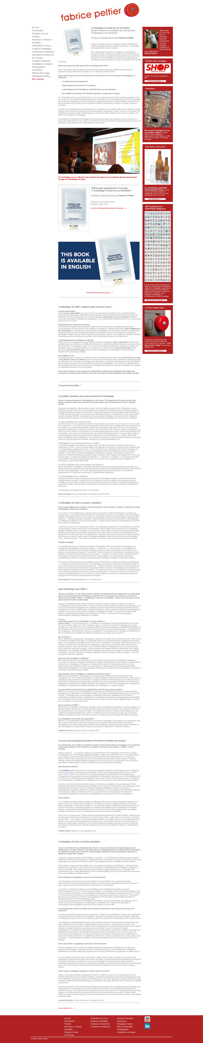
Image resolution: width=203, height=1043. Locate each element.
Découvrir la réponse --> (156, 351)
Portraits (36, 36)
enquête (66, 770)
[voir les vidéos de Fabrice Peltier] (147, 1022)
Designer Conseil (40, 33)
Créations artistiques (41, 61)
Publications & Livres (41, 45)
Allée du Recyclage (41, 73)
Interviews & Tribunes (42, 39)
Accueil (35, 27)
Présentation (38, 30)
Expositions (37, 70)
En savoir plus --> (155, 199)
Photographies (38, 67)
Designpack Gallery (41, 76)
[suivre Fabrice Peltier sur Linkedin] (147, 1028)
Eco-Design (37, 58)
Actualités (36, 42)
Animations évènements (43, 55)
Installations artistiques (42, 64)
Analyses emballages (42, 48)
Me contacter (38, 79)
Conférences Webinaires (43, 52)
